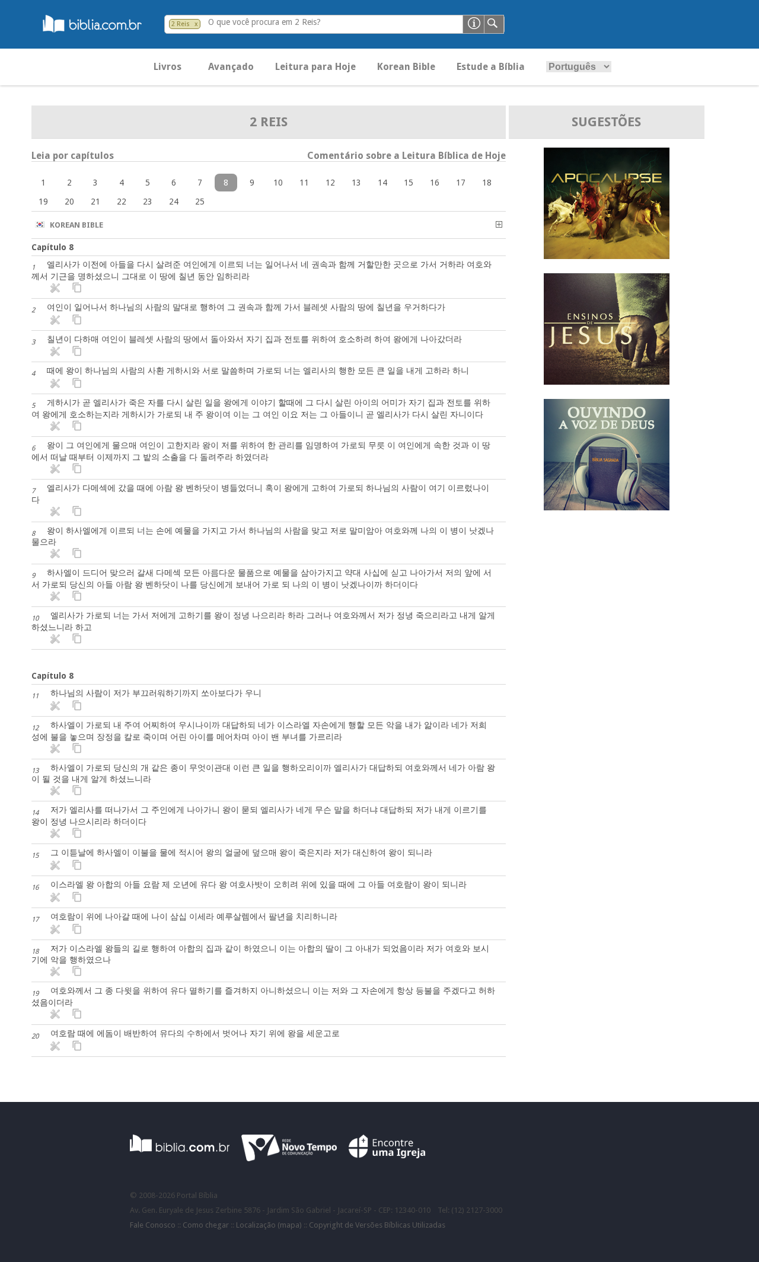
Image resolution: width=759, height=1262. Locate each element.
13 (356, 182)
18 (487, 182)
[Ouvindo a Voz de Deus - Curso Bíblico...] (606, 507)
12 (330, 182)
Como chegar (206, 1225)
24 (173, 201)
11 (304, 182)
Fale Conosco (153, 1225)
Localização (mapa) (269, 1225)
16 (434, 182)
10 (278, 182)
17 (460, 182)
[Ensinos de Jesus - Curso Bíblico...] (606, 381)
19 (43, 201)
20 (69, 201)
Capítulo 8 (52, 247)
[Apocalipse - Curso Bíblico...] (606, 255)
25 (200, 201)
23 (147, 201)
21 (95, 201)
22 (121, 201)
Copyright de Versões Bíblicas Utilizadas (377, 1225)
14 (382, 182)
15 (408, 182)
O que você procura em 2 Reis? (264, 22)
